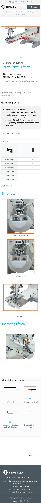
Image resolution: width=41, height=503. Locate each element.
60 (30, 422)
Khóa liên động (26, 81)
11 (10, 398)
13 (10, 422)
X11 (30, 398)
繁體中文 (11, 2)
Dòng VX (34, 81)
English (23, 2)
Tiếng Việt (29, 2)
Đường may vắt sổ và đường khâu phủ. (10, 426)
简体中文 (17, 2)
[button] (2, 37)
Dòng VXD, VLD (16, 81)
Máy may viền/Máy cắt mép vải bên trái (30, 403)
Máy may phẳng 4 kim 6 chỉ (30, 426)
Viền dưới (10, 402)
